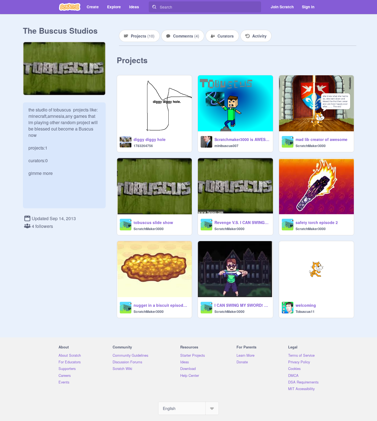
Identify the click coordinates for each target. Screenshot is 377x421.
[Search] (154, 6)
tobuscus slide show (153, 222)
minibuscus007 (226, 145)
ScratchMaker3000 (311, 145)
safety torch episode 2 (317, 222)
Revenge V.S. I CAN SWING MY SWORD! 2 (241, 222)
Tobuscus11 (305, 311)
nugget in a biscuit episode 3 (161, 305)
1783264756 (143, 145)
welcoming (306, 305)
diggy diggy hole (150, 139)
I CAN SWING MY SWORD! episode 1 (241, 305)
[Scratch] (70, 7)
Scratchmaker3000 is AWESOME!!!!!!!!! (241, 139)
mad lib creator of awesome (321, 139)
